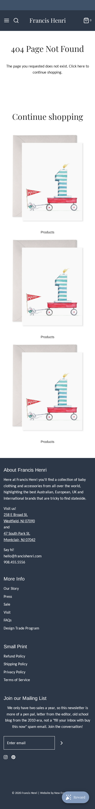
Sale (7, 604)
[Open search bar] (18, 20)
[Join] (61, 743)
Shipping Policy (15, 664)
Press (8, 596)
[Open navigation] (6, 20)
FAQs (7, 620)
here (81, 66)
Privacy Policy (14, 672)
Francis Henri (47, 20)
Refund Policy (14, 656)
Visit (7, 612)
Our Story (11, 588)
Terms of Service (17, 679)
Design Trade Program (21, 628)
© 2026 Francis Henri (24, 793)
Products (47, 232)
